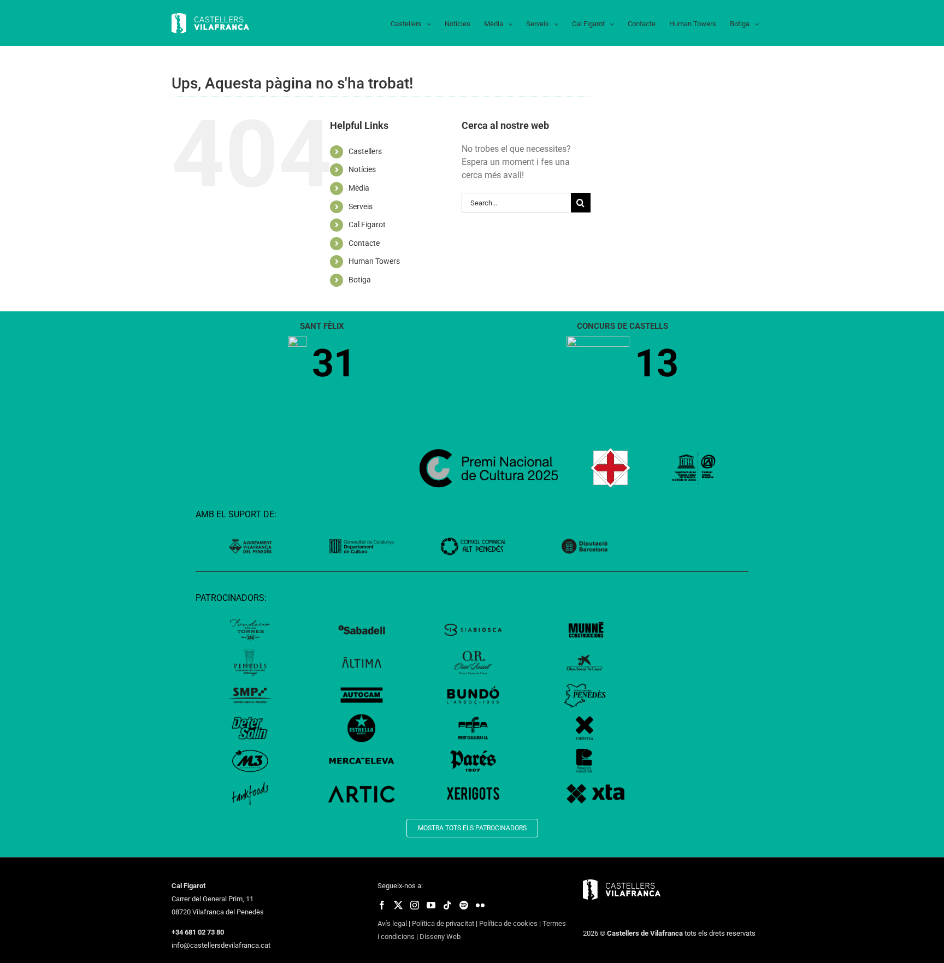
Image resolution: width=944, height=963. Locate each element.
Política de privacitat (443, 923)
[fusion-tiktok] (447, 905)
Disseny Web (440, 936)
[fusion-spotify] (463, 905)
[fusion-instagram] (414, 905)
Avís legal (392, 923)
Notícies (362, 169)
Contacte (364, 243)
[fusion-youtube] (431, 905)
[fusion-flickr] (480, 905)
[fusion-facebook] (381, 905)
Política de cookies (508, 923)
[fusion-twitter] (398, 905)
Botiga (360, 279)
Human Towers (374, 261)
